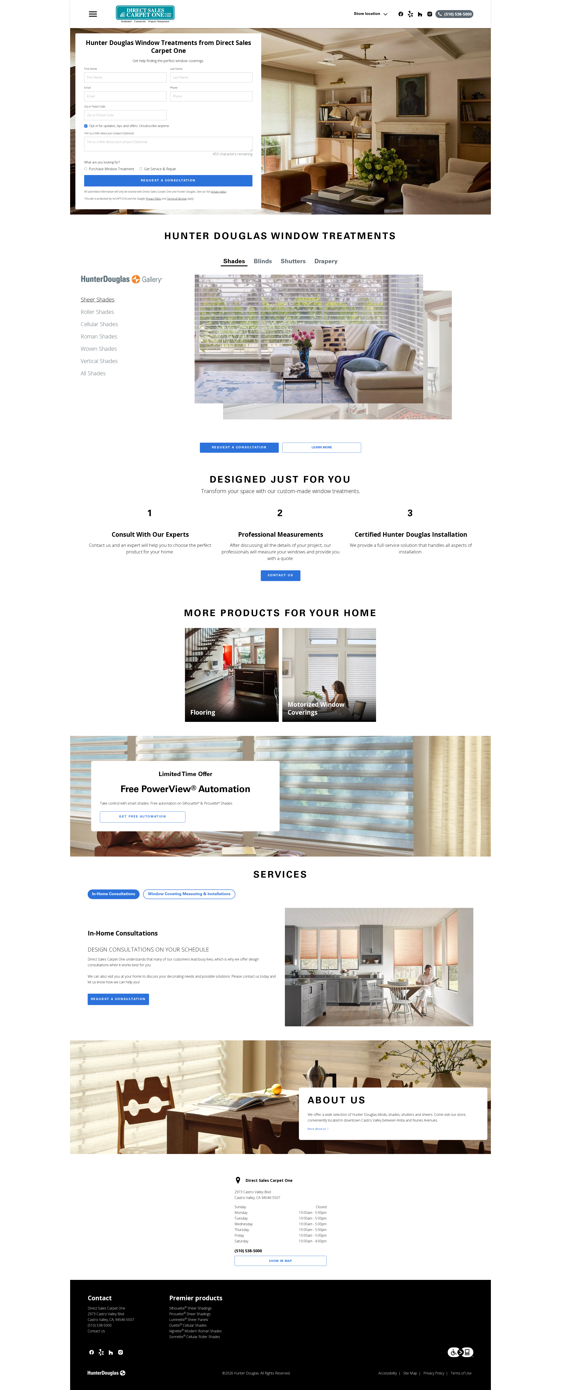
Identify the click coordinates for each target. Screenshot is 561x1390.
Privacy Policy (153, 198)
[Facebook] (401, 14)
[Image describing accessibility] (460, 1352)
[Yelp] (410, 14)
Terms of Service (177, 198)
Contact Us (280, 575)
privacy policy (218, 191)
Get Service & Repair (160, 168)
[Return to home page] (178, 14)
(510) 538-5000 (248, 1250)
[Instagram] (430, 14)
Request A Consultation (239, 447)
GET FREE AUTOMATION (142, 816)
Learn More (322, 447)
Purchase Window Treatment (111, 168)
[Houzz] (420, 14)
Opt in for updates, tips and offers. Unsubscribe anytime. (129, 126)
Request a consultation (118, 999)
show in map (280, 1261)
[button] (93, 14)
